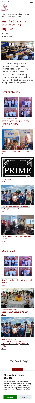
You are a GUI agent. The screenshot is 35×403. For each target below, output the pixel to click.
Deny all (24, 397)
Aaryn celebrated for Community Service (16, 151)
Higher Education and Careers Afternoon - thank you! (16, 237)
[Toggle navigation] (31, 1)
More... (3, 127)
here (5, 392)
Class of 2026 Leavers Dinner (14, 312)
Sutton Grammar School (14, 14)
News (3, 14)
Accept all (10, 397)
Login (4, 2)
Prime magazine (7, 179)
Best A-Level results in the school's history (15, 122)
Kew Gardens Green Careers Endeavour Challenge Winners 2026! (15, 208)
